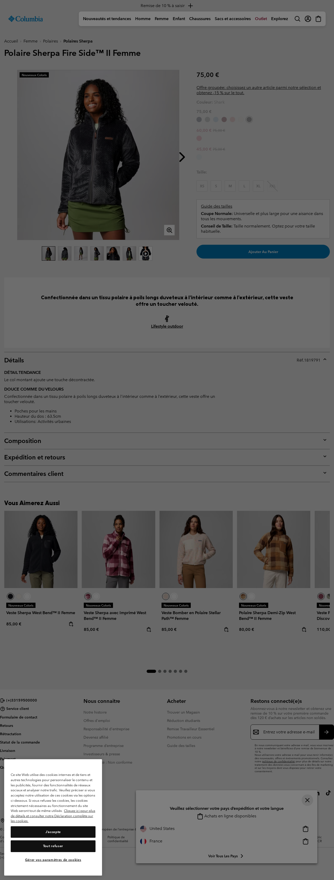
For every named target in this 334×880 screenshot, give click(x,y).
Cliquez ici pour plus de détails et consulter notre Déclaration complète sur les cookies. (53, 816)
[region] (53, 817)
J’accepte (53, 832)
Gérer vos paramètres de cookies (53, 860)
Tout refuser (53, 846)
